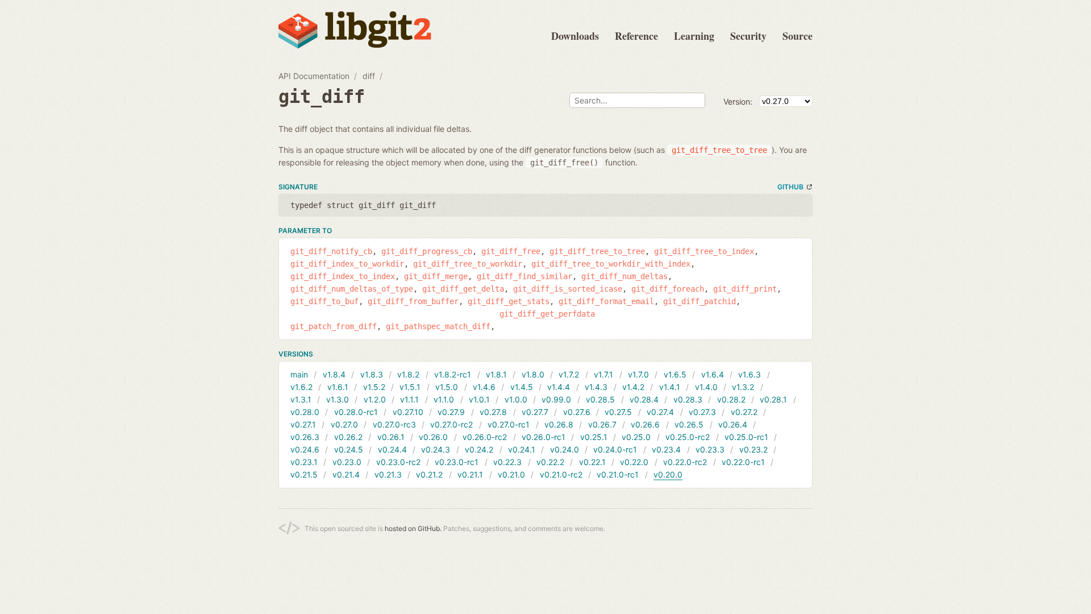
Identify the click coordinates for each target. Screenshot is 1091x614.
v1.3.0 (337, 399)
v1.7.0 (638, 374)
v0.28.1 (773, 399)
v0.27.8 (493, 412)
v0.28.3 (687, 399)
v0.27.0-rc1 (509, 424)
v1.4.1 (669, 387)
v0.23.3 (710, 449)
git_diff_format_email (606, 301)
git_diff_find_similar (524, 276)
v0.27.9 (451, 412)
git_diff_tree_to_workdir (467, 263)
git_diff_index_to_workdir (347, 263)
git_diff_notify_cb (331, 251)
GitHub (790, 186)
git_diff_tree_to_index (704, 251)
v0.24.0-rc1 (615, 449)
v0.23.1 (304, 462)
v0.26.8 (558, 424)
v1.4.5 (521, 387)
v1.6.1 (337, 387)
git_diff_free (510, 251)
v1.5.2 (374, 387)
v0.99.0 (556, 399)
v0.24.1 (521, 449)
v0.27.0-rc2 (451, 424)
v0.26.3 (304, 437)
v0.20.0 (667, 474)
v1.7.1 (603, 374)
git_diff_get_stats (508, 301)
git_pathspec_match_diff (438, 326)
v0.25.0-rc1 (746, 437)
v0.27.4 (660, 412)
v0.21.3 (388, 474)
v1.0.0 (516, 399)
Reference (636, 35)
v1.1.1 (409, 399)
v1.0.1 (479, 399)
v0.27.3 (702, 412)
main (299, 374)
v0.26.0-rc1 (543, 437)
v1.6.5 (675, 374)
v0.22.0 (634, 462)
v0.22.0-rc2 (685, 462)
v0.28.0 (304, 412)
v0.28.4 (644, 399)
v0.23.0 (346, 462)
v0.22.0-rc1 (743, 462)
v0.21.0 (511, 474)
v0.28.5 (600, 399)
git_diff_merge (436, 276)
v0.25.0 (636, 437)
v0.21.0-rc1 (618, 474)
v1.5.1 (409, 387)
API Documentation (313, 76)
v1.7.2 (569, 374)
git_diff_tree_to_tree (597, 251)
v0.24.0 (564, 449)
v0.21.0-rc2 (561, 474)
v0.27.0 (344, 424)
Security (748, 35)
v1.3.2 (743, 387)
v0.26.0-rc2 (485, 437)
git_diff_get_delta (463, 288)
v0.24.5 (348, 449)
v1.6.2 (301, 387)
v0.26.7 (602, 424)
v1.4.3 (596, 387)
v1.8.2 (408, 374)
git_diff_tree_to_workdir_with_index (610, 263)
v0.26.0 (433, 437)
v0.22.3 (507, 462)
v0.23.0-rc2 (398, 462)
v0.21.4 (346, 474)
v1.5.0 (446, 387)
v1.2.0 (375, 399)
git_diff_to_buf (324, 301)
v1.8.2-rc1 (452, 374)
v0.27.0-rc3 (394, 424)
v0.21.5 (304, 474)
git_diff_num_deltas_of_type (351, 288)
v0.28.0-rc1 (356, 412)
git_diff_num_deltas (624, 276)
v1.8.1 (496, 374)
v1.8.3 (371, 374)
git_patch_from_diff (333, 326)
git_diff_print (745, 288)
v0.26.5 (688, 424)
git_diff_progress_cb (426, 251)
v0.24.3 (435, 449)
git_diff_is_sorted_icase (567, 288)
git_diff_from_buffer (413, 301)
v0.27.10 (408, 412)
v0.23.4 (666, 449)
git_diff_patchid (699, 301)
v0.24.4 (392, 449)
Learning (694, 35)
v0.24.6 (304, 449)
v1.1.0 (444, 399)
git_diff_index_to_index (342, 276)
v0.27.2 (744, 412)
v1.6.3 (749, 374)
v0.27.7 (535, 412)
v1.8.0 (533, 374)
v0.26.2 (348, 437)
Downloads (575, 35)
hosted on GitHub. (413, 528)
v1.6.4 (712, 374)
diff (369, 76)
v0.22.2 (550, 462)
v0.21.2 (429, 474)
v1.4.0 (706, 387)
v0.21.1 (470, 474)
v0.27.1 (303, 424)
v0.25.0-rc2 (687, 437)
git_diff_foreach (667, 288)
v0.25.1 (593, 437)
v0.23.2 (753, 449)
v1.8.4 (334, 374)
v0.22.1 (592, 462)
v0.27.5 (618, 412)
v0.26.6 (645, 424)
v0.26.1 (391, 437)
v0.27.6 (576, 412)
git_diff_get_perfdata (547, 313)
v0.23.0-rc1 (456, 462)
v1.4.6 (484, 387)
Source (797, 35)
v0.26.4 (732, 424)
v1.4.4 (558, 387)
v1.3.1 (300, 399)
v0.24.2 (479, 449)
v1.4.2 (633, 387)
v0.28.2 (731, 399)
